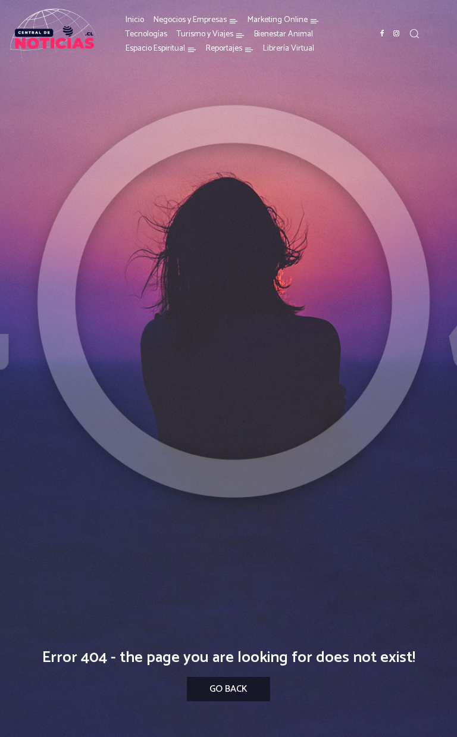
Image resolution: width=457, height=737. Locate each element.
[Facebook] (382, 34)
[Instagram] (396, 34)
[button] (414, 33)
